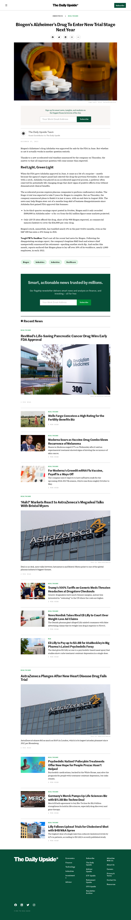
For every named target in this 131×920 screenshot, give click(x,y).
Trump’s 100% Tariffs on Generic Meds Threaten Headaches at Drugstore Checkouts (79, 589)
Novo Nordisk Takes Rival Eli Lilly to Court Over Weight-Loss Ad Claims (78, 617)
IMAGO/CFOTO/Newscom (104, 562)
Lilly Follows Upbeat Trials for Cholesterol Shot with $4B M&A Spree (78, 828)
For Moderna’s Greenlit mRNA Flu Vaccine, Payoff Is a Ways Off (75, 472)
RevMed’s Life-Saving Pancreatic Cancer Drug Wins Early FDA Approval (64, 337)
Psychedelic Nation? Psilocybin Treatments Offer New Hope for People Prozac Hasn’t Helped (76, 765)
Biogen (26, 262)
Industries (58, 16)
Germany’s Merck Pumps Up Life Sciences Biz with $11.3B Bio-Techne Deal (77, 797)
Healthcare (73, 16)
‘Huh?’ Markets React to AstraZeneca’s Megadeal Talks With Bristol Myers (62, 503)
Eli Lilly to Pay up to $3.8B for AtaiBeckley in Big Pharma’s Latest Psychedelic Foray (78, 644)
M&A (49, 639)
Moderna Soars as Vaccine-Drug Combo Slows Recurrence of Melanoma (78, 441)
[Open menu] (7, 5)
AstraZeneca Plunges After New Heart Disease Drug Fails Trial (64, 677)
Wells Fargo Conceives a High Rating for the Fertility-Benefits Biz (76, 417)
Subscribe (84, 119)
